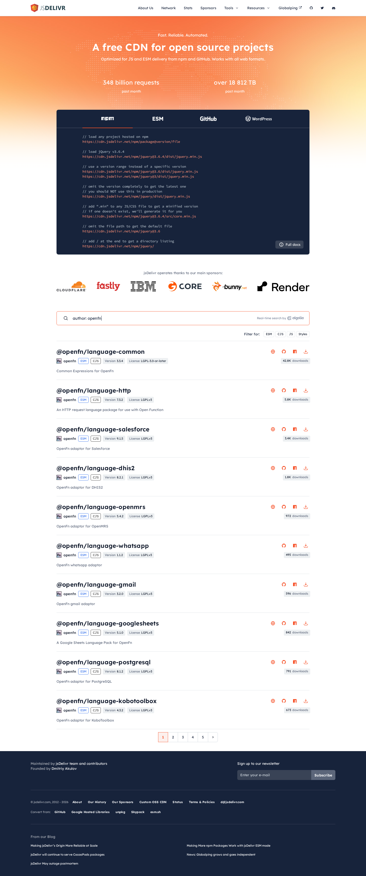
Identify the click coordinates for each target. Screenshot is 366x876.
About (77, 802)
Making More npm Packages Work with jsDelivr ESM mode (228, 845)
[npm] (294, 351)
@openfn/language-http (94, 390)
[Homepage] (272, 351)
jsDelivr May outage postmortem (54, 863)
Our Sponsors (122, 802)
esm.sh (155, 812)
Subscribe (323, 775)
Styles (303, 334)
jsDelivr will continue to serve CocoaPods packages (68, 854)
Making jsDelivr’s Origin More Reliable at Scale (64, 845)
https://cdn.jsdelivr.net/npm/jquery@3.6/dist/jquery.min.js (140, 171)
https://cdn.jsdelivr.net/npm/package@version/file (131, 141)
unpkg (120, 812)
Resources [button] (256, 8)
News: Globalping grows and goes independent (221, 854)
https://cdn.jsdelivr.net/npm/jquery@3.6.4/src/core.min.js (139, 216)
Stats (188, 8)
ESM (269, 334)
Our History (97, 802)
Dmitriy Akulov (64, 768)
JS (291, 334)
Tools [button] (228, 8)
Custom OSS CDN (153, 802)
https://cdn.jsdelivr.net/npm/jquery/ (118, 246)
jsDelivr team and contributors (81, 763)
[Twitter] (322, 8)
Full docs (293, 244)
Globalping (288, 8)
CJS (280, 334)
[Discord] (333, 8)
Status (178, 802)
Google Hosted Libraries (90, 812)
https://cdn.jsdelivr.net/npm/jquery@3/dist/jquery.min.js (138, 176)
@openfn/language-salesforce (103, 429)
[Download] (305, 351)
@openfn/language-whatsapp (103, 545)
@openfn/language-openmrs (101, 507)
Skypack (137, 812)
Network (168, 8)
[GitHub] (311, 8)
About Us (145, 8)
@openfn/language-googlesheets (108, 623)
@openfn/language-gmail (96, 584)
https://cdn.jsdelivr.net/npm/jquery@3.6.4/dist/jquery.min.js (142, 156)
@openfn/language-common (101, 351)
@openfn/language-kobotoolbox (107, 701)
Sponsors (208, 8)
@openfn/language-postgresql (104, 662)
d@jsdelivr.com (232, 802)
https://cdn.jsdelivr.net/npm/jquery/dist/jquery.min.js (136, 196)
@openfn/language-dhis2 (95, 468)
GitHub (60, 812)
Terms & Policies (202, 802)
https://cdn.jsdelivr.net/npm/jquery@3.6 (121, 231)
